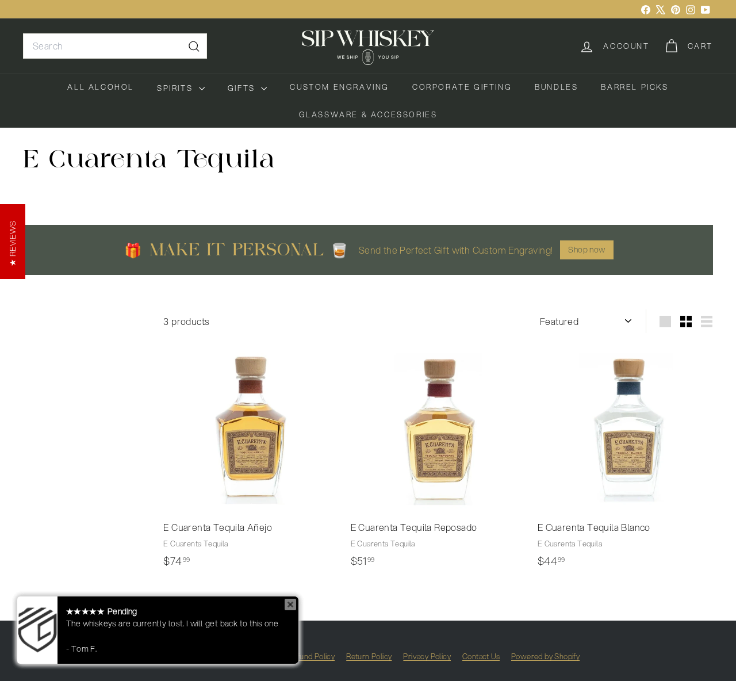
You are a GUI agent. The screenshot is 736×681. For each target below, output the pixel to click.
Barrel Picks (634, 87)
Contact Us (481, 656)
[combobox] (115, 46)
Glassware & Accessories (368, 114)
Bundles (556, 87)
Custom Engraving (339, 87)
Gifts (243, 88)
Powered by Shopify (545, 656)
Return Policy (369, 656)
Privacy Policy (427, 656)
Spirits (176, 88)
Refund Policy (311, 656)
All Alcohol (100, 87)
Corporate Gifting (462, 87)
